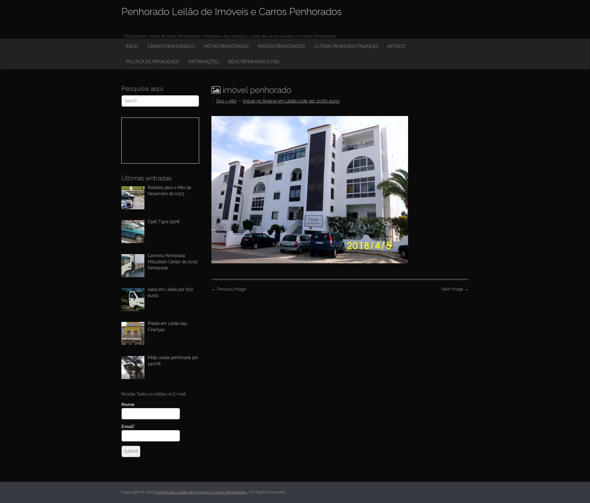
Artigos (396, 46)
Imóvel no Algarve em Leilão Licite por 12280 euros (291, 101)
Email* (128, 426)
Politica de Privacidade (152, 61)
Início (132, 46)
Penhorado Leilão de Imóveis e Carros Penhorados (231, 11)
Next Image (455, 289)
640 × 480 (226, 101)
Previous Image (228, 289)
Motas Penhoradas (226, 46)
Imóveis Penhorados (281, 46)
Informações (203, 61)
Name (128, 404)
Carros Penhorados (171, 46)
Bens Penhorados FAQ (253, 61)
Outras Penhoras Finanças (346, 46)
